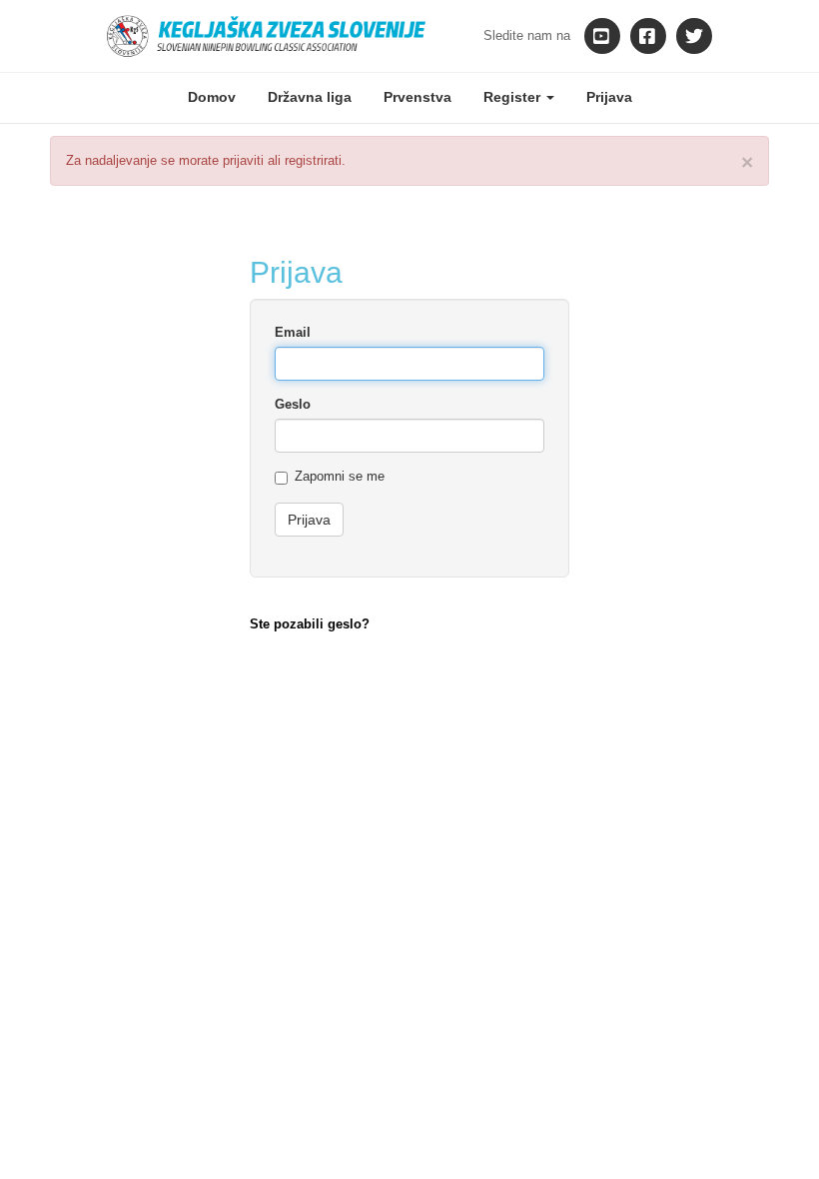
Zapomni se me (340, 476)
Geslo (293, 404)
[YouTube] (602, 36)
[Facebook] (648, 36)
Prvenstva (417, 97)
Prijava (609, 97)
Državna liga (310, 97)
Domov (212, 97)
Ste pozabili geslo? (310, 623)
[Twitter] (694, 36)
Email (293, 332)
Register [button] (513, 97)
